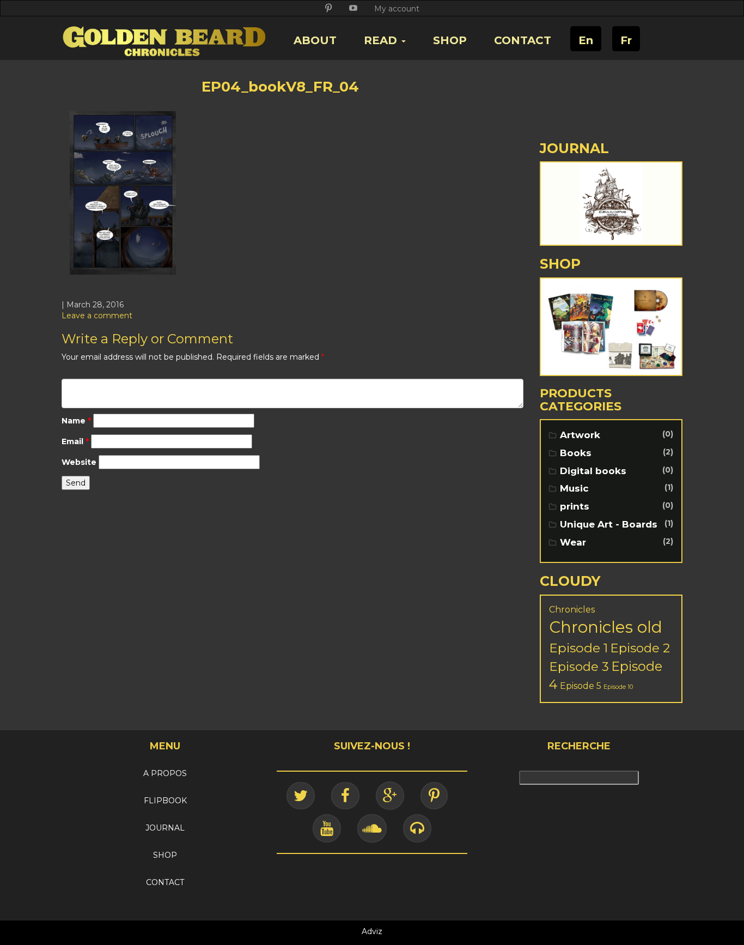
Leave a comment (97, 315)
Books (575, 452)
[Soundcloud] (372, 828)
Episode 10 (618, 686)
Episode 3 (579, 666)
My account (396, 9)
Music (574, 488)
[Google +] (390, 795)
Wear (573, 542)
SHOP (450, 40)
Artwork (580, 434)
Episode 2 (640, 648)
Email (75, 441)
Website (79, 462)
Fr (626, 40)
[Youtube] (326, 828)
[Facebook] (345, 796)
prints (574, 506)
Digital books (593, 470)
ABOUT (315, 40)
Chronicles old (605, 627)
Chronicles (572, 609)
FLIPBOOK (165, 800)
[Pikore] (434, 796)
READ (382, 40)
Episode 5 (580, 686)
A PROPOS (165, 773)
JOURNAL (165, 828)
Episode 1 (578, 648)
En (585, 40)
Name (76, 421)
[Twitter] (300, 796)
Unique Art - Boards (608, 524)
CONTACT (522, 40)
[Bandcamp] (417, 828)
